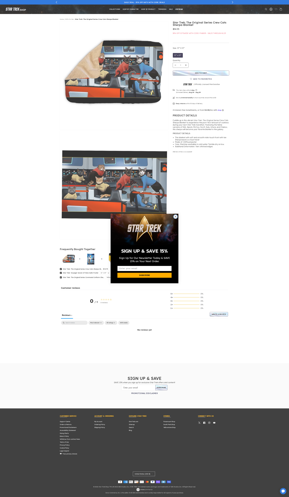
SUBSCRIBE (144, 275)
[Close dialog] (175, 217)
